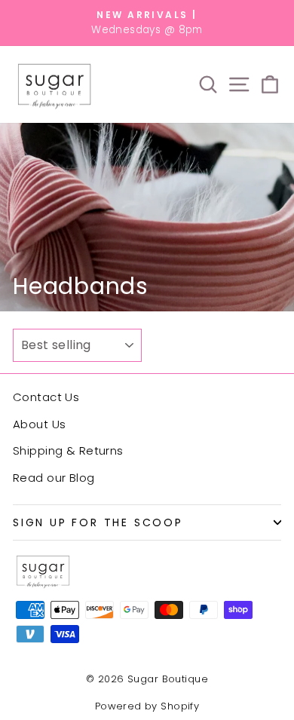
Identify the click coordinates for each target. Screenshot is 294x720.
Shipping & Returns (68, 450)
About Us (39, 424)
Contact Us (46, 397)
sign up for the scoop (98, 522)
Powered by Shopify (147, 706)
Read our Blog (54, 478)
